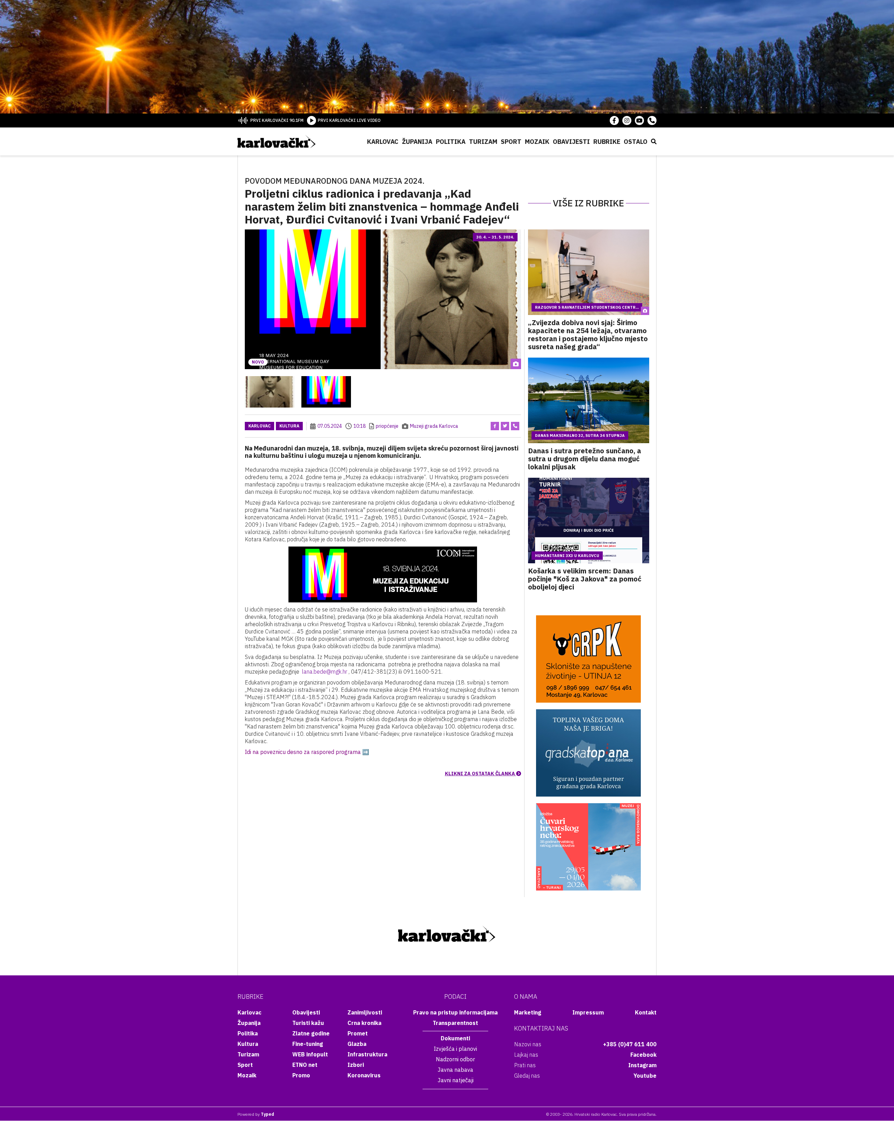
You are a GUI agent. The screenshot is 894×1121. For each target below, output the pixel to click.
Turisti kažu (308, 1022)
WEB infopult (310, 1054)
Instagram (642, 1065)
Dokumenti (455, 1038)
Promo (301, 1075)
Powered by (255, 1114)
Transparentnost (455, 1022)
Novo (258, 362)
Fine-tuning (307, 1043)
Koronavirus (364, 1075)
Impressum (588, 1012)
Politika (451, 142)
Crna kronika (364, 1022)
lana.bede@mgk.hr (324, 671)
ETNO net (304, 1064)
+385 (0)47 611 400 (630, 1044)
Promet (357, 1033)
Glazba (356, 1043)
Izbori (355, 1064)
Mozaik (537, 142)
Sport (511, 142)
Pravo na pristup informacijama (455, 1012)
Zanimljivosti (364, 1012)
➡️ (365, 751)
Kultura (289, 425)
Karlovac (382, 142)
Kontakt (646, 1012)
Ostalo (635, 142)
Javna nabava (455, 1069)
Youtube (645, 1075)
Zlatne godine (311, 1033)
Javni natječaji (456, 1080)
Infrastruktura (367, 1054)
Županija (417, 142)
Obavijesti (571, 142)
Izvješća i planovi (455, 1048)
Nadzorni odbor (455, 1059)
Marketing (527, 1012)
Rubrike (606, 142)
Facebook (643, 1054)
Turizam (483, 142)
